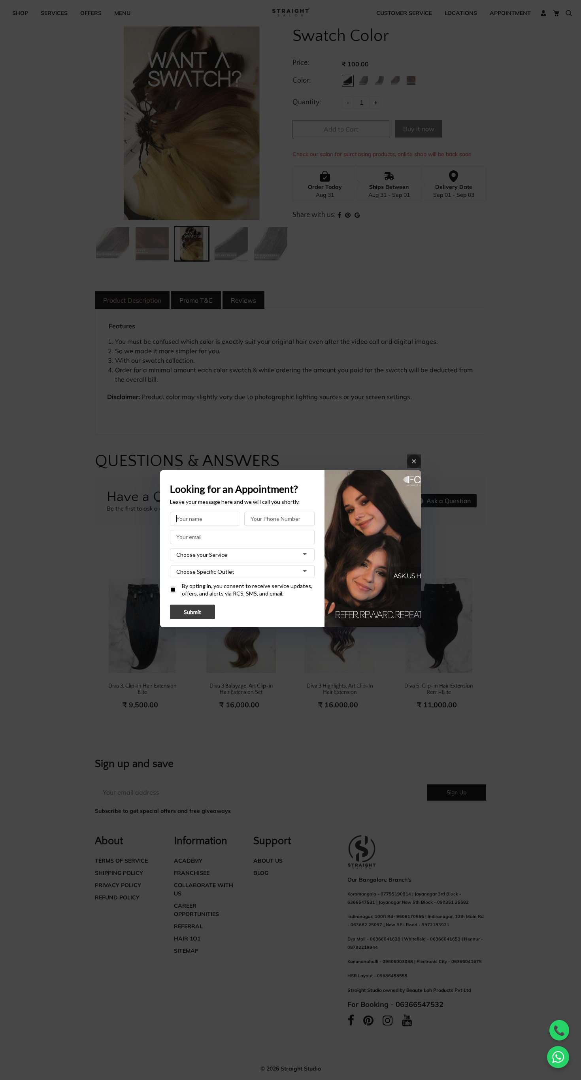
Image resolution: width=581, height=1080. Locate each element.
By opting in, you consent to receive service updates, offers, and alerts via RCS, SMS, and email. (247, 589)
